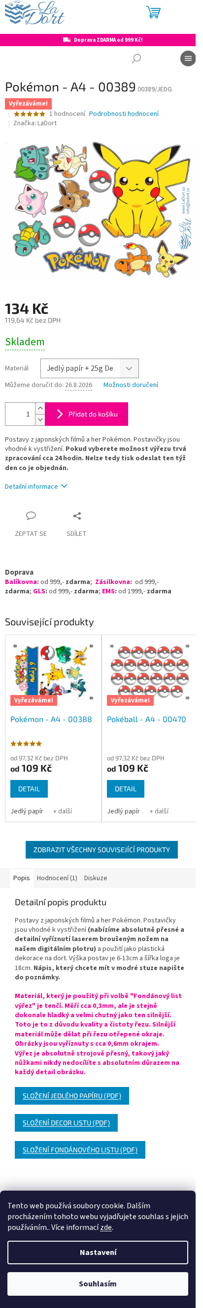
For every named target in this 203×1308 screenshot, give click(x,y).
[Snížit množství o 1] (40, 419)
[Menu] (188, 58)
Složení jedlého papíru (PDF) (72, 1095)
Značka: (35, 123)
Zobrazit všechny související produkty (102, 849)
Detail (29, 788)
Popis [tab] (21, 878)
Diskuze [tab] (95, 878)
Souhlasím (98, 1284)
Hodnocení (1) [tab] (57, 878)
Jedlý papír (26, 811)
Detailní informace (31, 487)
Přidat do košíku (93, 414)
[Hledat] (136, 58)
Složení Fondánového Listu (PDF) (80, 1149)
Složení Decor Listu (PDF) (66, 1122)
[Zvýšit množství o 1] (40, 408)
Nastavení (98, 1252)
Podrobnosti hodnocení (124, 114)
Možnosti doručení (130, 385)
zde (106, 1227)
